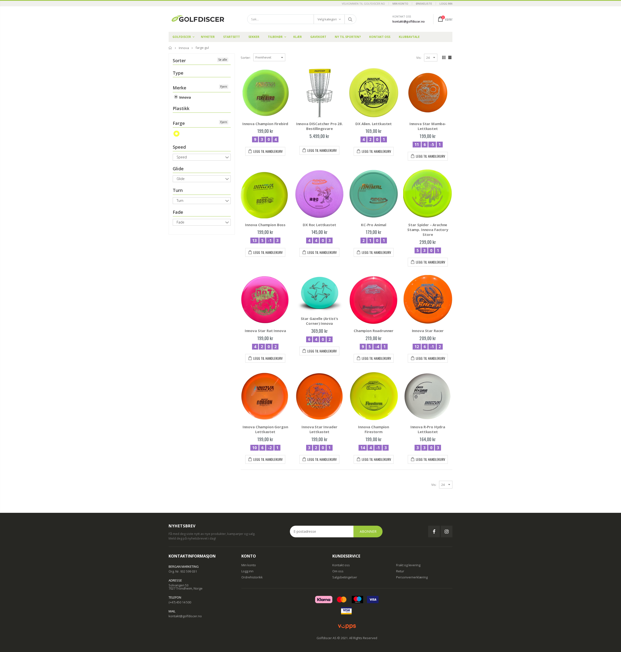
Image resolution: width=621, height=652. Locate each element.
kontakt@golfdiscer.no (408, 21)
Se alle (222, 60)
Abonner (368, 531)
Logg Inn (446, 3)
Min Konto (400, 3)
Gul (176, 133)
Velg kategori (327, 19)
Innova (184, 48)
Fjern (223, 87)
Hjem (170, 47)
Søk (350, 19)
